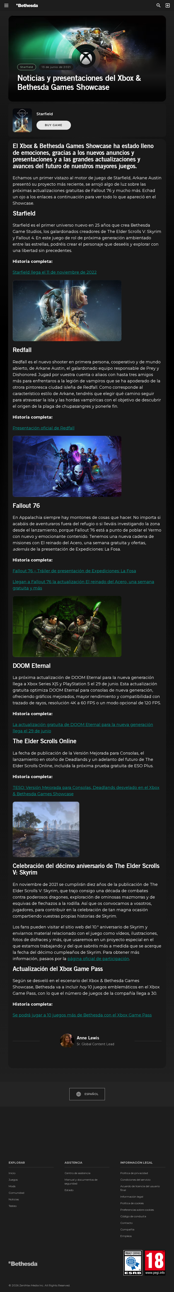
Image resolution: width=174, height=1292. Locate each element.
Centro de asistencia (77, 1173)
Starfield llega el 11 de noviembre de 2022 (55, 272)
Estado (69, 1190)
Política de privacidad (134, 1173)
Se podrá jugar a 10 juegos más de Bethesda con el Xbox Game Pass (82, 1015)
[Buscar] (158, 5)
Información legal (131, 1196)
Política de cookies (132, 1203)
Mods (12, 1186)
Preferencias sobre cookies (137, 1209)
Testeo (13, 1206)
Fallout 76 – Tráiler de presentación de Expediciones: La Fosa (74, 570)
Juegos (13, 1179)
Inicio (12, 1173)
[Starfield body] (67, 310)
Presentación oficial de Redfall (44, 428)
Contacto (126, 1223)
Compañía (127, 1229)
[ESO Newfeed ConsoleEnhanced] (46, 829)
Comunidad (16, 1192)
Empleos (126, 1236)
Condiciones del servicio (135, 1179)
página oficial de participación (98, 958)
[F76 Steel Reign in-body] (67, 626)
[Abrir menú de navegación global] (6, 5)
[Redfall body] (67, 466)
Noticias (14, 1199)
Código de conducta (133, 1216)
